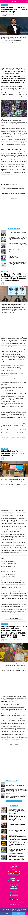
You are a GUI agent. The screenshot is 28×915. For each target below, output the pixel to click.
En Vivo (9, 902)
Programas (15, 902)
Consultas (21, 902)
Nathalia (4, 15)
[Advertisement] (14, 56)
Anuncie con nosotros (15, 904)
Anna (7, 459)
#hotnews (14, 184)
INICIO (5, 902)
